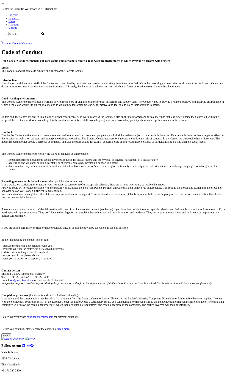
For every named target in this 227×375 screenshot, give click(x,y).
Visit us (13, 27)
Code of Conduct (22, 43)
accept (6, 335)
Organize (14, 18)
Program (13, 14)
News (12, 21)
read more (63, 328)
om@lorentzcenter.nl (22, 280)
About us (14, 24)
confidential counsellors (40, 316)
